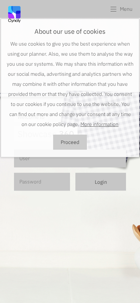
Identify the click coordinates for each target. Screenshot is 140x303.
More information (99, 124)
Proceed (70, 142)
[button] (121, 9)
